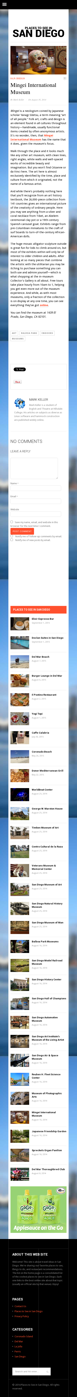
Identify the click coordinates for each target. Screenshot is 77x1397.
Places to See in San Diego (29, 1311)
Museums (18, 339)
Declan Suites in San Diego (47, 637)
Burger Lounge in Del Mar (47, 675)
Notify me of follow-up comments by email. (38, 536)
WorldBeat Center (42, 789)
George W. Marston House (47, 808)
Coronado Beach (42, 751)
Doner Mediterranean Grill (47, 770)
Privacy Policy (22, 1316)
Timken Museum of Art (45, 827)
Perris (18, 1351)
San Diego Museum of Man (47, 922)
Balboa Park (29, 333)
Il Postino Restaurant (44, 694)
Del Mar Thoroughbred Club (48, 1169)
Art (14, 333)
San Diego (17, 78)
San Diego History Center (46, 979)
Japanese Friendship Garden (49, 1131)
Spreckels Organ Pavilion (47, 1150)
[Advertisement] (38, 15)
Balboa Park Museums (45, 941)
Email (14, 496)
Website (14, 509)
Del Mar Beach (40, 656)
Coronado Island (24, 1336)
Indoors (47, 333)
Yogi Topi (37, 713)
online (44, 305)
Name (14, 483)
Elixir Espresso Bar (43, 618)
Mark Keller (18, 99)
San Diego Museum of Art (47, 884)
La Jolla (18, 1346)
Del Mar (19, 1341)
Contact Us (20, 1306)
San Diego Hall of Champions (49, 998)
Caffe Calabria (40, 732)
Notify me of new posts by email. (32, 540)
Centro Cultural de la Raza (47, 846)
